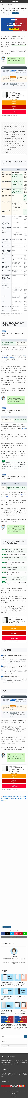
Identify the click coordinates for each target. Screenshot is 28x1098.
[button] (3, 933)
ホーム (4, 1091)
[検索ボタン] (26, 1)
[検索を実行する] (25, 1036)
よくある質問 (7, 149)
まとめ (6, 152)
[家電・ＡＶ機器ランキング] (14, 1086)
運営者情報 (23, 1091)
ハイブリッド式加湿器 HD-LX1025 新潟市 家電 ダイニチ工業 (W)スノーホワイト (17, 95)
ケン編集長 (14, 956)
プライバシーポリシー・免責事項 (13, 1091)
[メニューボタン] (1, 1)
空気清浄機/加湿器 (15, 12)
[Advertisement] (14, 863)
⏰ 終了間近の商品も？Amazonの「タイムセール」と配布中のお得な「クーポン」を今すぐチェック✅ (13, 798)
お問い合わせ (14, 1093)
